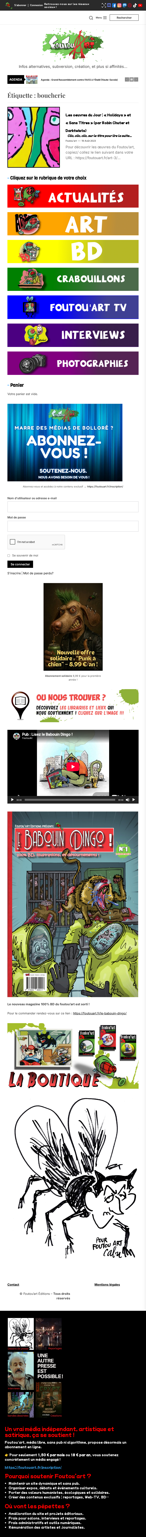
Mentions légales (107, 1284)
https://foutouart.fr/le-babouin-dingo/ (100, 1013)
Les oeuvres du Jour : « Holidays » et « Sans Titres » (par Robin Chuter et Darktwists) (98, 123)
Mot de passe (16, 517)
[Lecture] (12, 800)
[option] (75, 83)
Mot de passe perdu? (38, 573)
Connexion (36, 5)
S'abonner (20, 5)
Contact (13, 1284)
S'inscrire (14, 573)
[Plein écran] (134, 800)
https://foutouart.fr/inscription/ (105, 486)
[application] (73, 767)
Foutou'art (71, 140)
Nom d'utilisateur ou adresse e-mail (32, 498)
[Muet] (127, 800)
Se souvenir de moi (25, 555)
